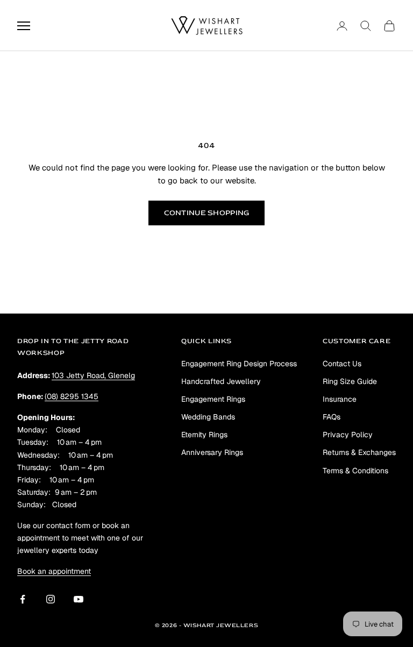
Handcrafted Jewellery (221, 381)
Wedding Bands (208, 417)
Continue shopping (207, 212)
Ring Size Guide (350, 381)
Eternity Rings (204, 434)
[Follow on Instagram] (50, 599)
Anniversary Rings (212, 452)
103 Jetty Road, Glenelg (93, 375)
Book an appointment (54, 571)
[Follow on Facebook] (22, 599)
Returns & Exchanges (359, 452)
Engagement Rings (213, 399)
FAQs (331, 417)
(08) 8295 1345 (71, 396)
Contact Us (342, 363)
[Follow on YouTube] (78, 599)
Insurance (340, 399)
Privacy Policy (348, 434)
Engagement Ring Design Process (239, 363)
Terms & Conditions (355, 470)
